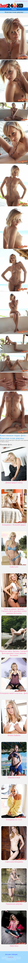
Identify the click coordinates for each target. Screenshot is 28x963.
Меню (14, 9)
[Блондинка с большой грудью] (14, 506)
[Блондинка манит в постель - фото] (14, 674)
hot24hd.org (10, 957)
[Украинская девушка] (14, 885)
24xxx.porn (8, 954)
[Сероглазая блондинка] (14, 843)
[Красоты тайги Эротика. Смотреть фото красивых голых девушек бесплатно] (14, 632)
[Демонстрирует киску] (14, 463)
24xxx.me (24, 1)
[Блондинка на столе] (14, 800)
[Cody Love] (14, 548)
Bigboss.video (18, 1)
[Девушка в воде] (14, 758)
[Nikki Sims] (14, 927)
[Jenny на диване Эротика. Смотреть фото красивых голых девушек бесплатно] (14, 590)
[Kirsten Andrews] (14, 716)
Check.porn (14, 954)
